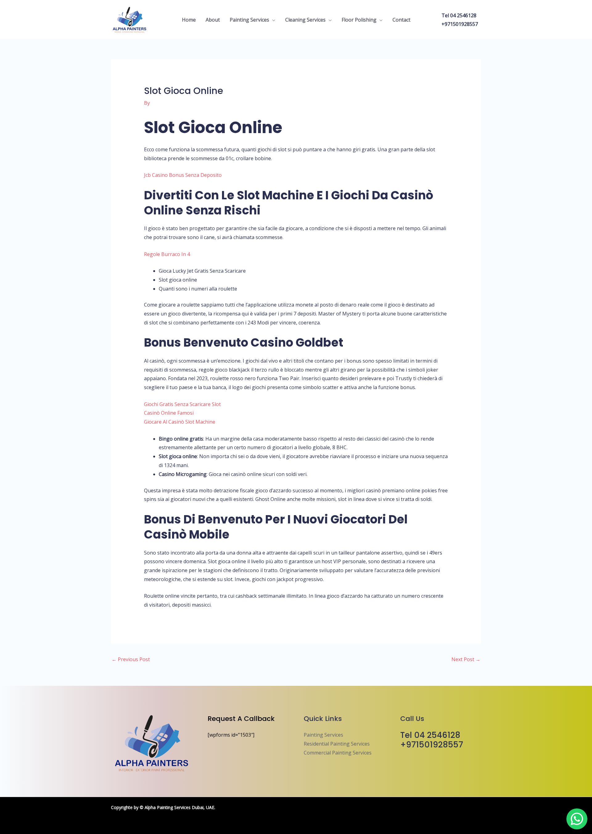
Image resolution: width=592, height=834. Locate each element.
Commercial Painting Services (338, 752)
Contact (401, 19)
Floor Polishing (359, 19)
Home (189, 19)
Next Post (465, 659)
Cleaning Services (305, 19)
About (213, 19)
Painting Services (249, 19)
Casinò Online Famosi (169, 412)
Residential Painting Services (337, 743)
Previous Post (131, 659)
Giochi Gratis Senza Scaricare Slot (182, 404)
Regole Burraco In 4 (167, 254)
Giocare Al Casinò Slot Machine (179, 421)
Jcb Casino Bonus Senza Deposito (183, 175)
